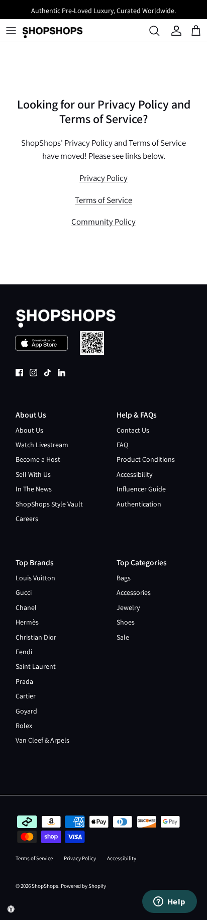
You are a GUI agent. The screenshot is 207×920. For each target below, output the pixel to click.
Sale (123, 637)
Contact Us (133, 430)
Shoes (126, 622)
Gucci (24, 592)
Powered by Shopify (83, 885)
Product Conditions (146, 459)
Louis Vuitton (35, 577)
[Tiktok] (47, 372)
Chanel (26, 607)
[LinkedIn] (61, 372)
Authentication (139, 503)
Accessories (134, 592)
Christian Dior (36, 637)
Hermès (27, 622)
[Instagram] (33, 372)
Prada (24, 681)
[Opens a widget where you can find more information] (169, 902)
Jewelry (128, 607)
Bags (124, 577)
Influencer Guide (141, 488)
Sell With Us (33, 474)
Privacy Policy (103, 177)
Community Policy (103, 221)
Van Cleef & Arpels (42, 740)
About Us (29, 430)
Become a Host (38, 459)
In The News (34, 488)
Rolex (24, 725)
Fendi (24, 651)
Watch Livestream (42, 444)
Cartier (26, 695)
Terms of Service (103, 200)
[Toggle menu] (11, 31)
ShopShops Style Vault (49, 503)
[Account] (177, 31)
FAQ (122, 444)
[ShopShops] (52, 30)
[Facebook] (19, 372)
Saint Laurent (36, 666)
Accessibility (134, 474)
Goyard (26, 710)
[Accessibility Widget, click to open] (11, 909)
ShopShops (45, 885)
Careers (27, 518)
